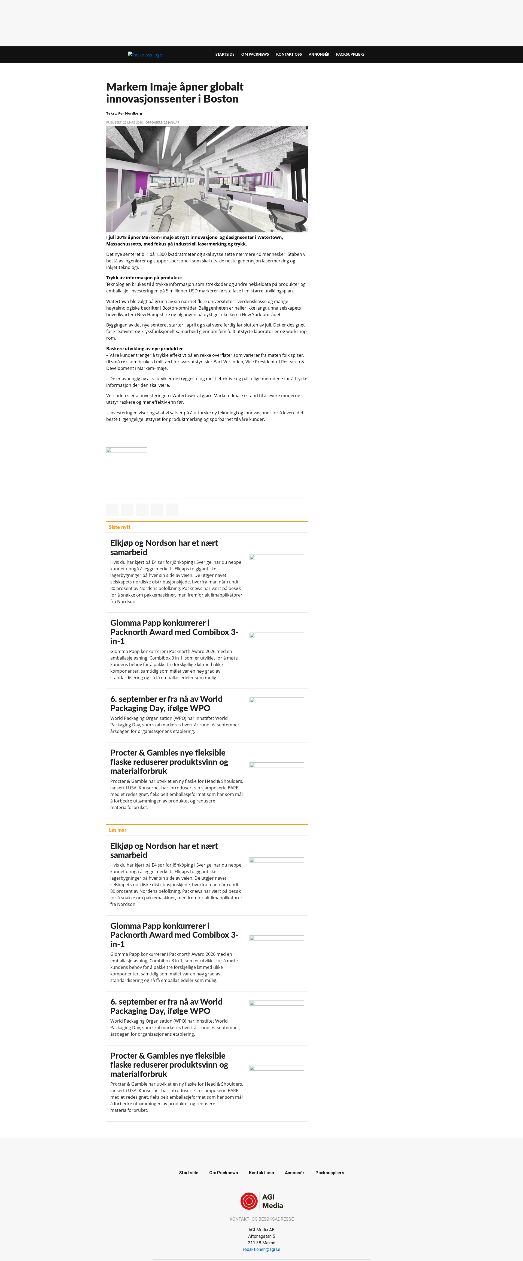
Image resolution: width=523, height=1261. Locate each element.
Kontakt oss (289, 54)
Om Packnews (255, 54)
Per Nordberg (130, 113)
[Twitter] (267, 1148)
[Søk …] (405, 54)
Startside (225, 54)
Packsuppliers (350, 54)
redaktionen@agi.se (261, 1249)
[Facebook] (255, 1148)
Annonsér (319, 54)
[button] (112, 510)
